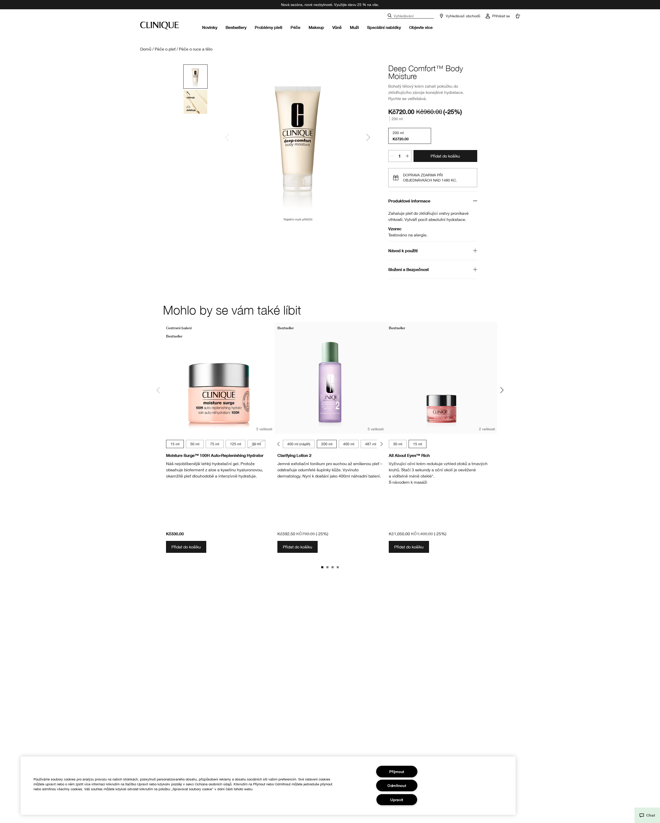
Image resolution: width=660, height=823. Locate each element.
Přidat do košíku (445, 156)
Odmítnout (396, 785)
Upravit (396, 799)
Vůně (337, 27)
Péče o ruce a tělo (195, 49)
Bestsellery (236, 27)
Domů (145, 49)
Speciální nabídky (384, 27)
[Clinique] (159, 25)
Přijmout (396, 771)
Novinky (209, 27)
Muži (354, 27)
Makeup (316, 27)
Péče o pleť (165, 49)
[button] (647, 815)
